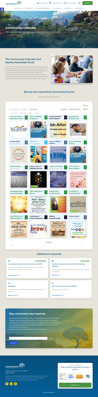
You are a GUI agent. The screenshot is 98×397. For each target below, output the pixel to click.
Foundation (67, 8)
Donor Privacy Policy (49, 392)
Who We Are (17, 8)
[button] (2, 10)
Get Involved (56, 8)
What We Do (29, 8)
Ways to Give (78, 8)
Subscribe (13, 343)
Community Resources (43, 8)
